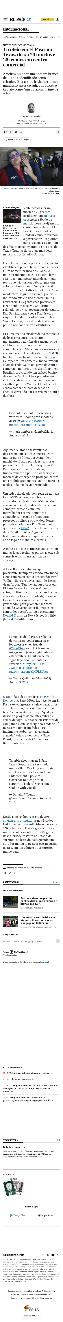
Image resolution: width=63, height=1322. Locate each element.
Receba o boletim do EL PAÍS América (24, 867)
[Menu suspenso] (5, 19)
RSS (32, 1298)
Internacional (16, 29)
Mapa (31, 1295)
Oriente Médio (42, 37)
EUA (59, 37)
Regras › (56, 882)
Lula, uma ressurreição (21, 1079)
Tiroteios (18, 941)
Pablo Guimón (31, 116)
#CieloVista (17, 648)
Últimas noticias (12, 1067)
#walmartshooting (21, 668)
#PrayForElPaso (33, 664)
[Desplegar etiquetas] (58, 941)
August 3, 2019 (18, 435)
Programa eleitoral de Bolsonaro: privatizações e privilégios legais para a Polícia (28, 1099)
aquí (47, 962)
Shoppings (29, 941)
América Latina (10, 37)
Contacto (11, 1291)
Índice (37, 1298)
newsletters (10, 1140)
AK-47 (25, 528)
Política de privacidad (19, 1295)
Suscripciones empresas (20, 1298)
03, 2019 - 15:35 (37, 121)
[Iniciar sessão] (57, 19)
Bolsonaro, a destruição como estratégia (31, 1073)
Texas (39, 941)
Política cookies (48, 1291)
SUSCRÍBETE (48, 19)
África (22, 37)
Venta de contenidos (24, 1291)
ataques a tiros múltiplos (19, 820)
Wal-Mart (7, 941)
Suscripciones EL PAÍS (43, 1295)
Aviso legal (37, 1291)
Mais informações (10, 955)
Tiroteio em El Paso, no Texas (18, 45)
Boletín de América (14, 1147)
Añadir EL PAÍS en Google (18, 140)
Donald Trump (13, 615)
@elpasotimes (35, 421)
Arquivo (7, 1174)
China (52, 37)
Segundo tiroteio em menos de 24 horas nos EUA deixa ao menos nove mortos (12, 232)
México (50, 357)
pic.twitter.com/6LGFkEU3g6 (29, 671)
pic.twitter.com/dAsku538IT (28, 425)
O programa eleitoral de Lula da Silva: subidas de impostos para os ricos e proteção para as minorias (31, 1088)
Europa (30, 37)
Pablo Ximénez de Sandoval (32, 927)
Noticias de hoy (46, 1298)
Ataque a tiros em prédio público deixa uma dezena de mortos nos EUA (38, 901)
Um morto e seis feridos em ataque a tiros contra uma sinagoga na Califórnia (37, 921)
